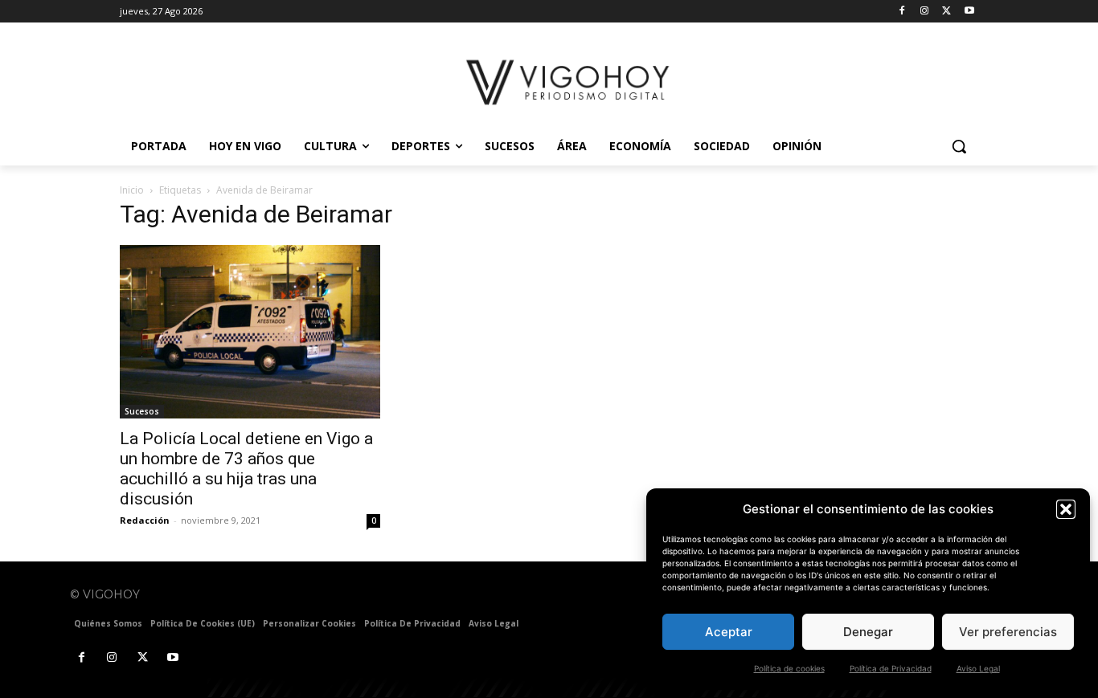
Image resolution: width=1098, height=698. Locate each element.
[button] (1066, 509)
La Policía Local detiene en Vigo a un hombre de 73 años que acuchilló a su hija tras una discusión (246, 468)
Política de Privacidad (891, 668)
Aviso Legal (978, 668)
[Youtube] (969, 11)
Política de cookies (789, 668)
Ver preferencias (1008, 631)
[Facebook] (902, 11)
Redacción (145, 520)
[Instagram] (925, 11)
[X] (946, 11)
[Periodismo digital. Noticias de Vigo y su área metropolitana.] (569, 82)
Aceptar (728, 631)
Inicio (132, 190)
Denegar (868, 631)
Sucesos (142, 411)
